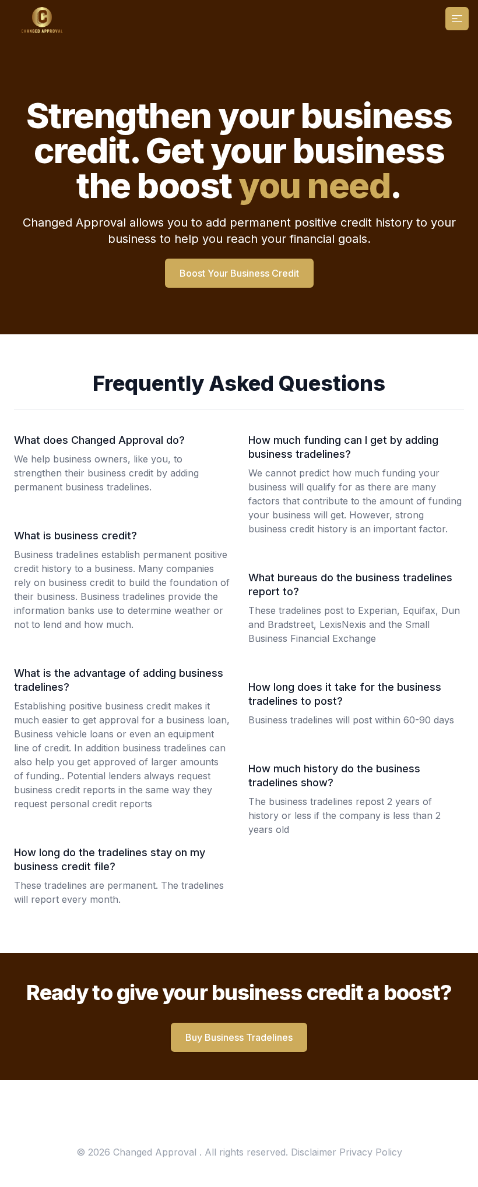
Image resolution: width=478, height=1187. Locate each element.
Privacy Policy (370, 1152)
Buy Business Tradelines (239, 1037)
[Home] (40, 18)
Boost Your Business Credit (239, 273)
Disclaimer (313, 1152)
